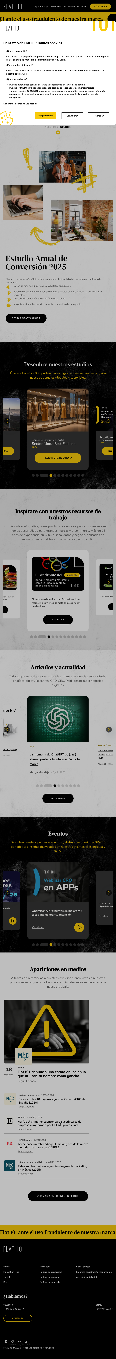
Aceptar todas (45, 115)
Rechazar (99, 115)
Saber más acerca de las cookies (20, 103)
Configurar (72, 115)
